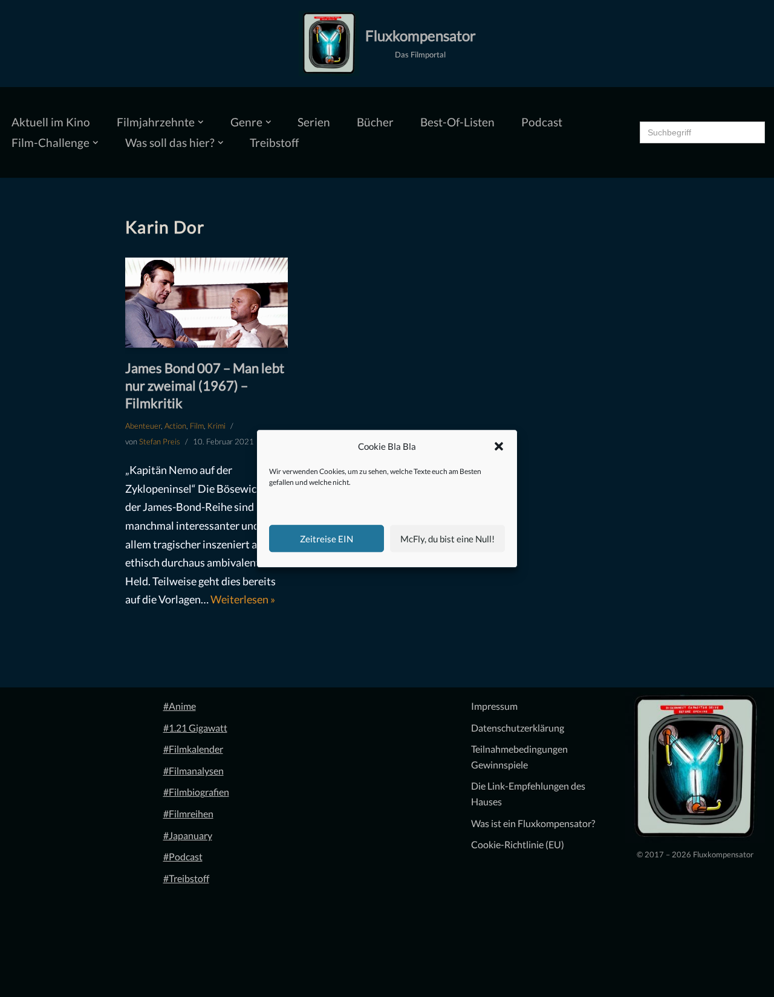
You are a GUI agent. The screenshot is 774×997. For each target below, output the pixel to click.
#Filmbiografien (196, 791)
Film (197, 425)
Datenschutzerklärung (517, 727)
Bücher (375, 122)
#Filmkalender (193, 749)
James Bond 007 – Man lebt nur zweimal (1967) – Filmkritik (204, 385)
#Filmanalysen (193, 770)
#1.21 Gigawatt (195, 727)
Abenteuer (143, 425)
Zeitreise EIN (326, 538)
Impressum (494, 706)
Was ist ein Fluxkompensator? (533, 823)
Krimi (216, 425)
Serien (314, 122)
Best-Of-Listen (457, 122)
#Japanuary (187, 835)
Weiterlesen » (242, 599)
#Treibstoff (186, 878)
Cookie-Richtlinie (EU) (517, 844)
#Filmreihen (188, 813)
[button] (499, 447)
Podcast (541, 122)
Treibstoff (274, 142)
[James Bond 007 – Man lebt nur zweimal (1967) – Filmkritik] (206, 303)
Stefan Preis (159, 441)
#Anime (179, 706)
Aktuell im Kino (50, 122)
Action (175, 425)
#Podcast (183, 856)
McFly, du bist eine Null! (447, 538)
